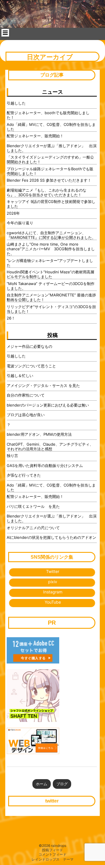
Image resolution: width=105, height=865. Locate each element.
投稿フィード (52, 850)
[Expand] (5, 33)
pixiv (52, 581)
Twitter (52, 571)
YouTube (53, 602)
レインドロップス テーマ (53, 859)
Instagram (52, 591)
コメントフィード (52, 854)
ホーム (41, 783)
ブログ (62, 783)
